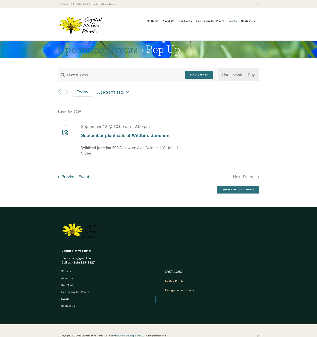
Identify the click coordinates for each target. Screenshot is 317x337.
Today (82, 91)
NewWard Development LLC (129, 335)
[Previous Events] (60, 92)
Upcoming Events (98, 49)
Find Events (199, 74)
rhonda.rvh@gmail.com (103, 4)
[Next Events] (66, 91)
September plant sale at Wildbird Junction (125, 135)
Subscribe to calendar (238, 189)
